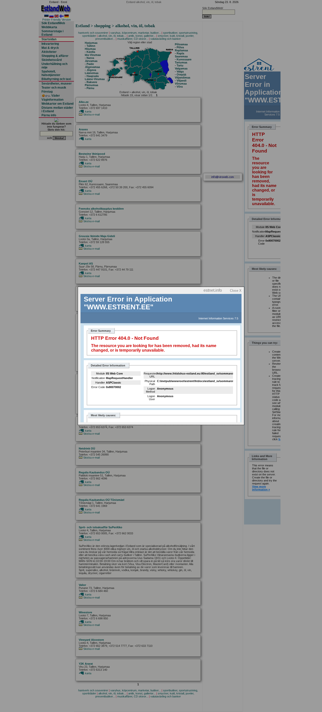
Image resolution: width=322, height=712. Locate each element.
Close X (236, 290)
